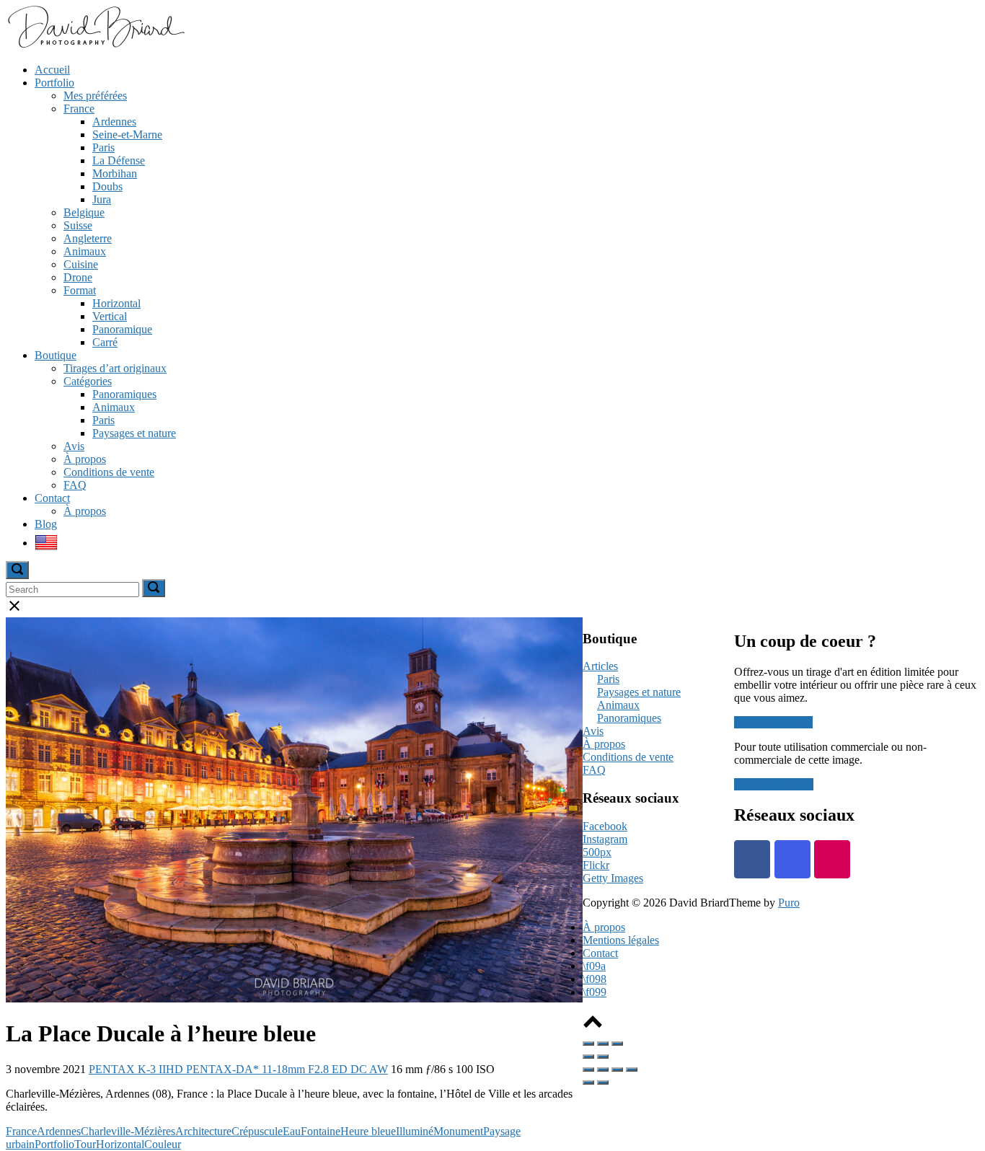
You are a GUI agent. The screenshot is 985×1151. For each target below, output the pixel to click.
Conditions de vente (108, 472)
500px (597, 852)
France (78, 108)
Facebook (605, 826)
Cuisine (80, 264)
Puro (789, 902)
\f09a (594, 966)
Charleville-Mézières (128, 1131)
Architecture (203, 1131)
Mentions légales (621, 940)
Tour (85, 1144)
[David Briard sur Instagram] (792, 859)
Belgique (84, 212)
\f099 (594, 992)
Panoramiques (124, 394)
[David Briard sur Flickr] (832, 859)
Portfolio (54, 82)
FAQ (75, 485)
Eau (292, 1131)
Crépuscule (257, 1131)
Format (79, 290)
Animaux (84, 251)
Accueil (52, 69)
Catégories (87, 381)
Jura (101, 199)
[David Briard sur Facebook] (752, 859)
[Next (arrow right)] (603, 1056)
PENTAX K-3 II (127, 1069)
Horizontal (116, 303)
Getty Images (613, 878)
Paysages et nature (134, 433)
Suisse (77, 225)
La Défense (118, 160)
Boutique (55, 355)
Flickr (596, 865)
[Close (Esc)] (588, 1043)
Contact (52, 498)
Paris (103, 147)
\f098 (594, 979)
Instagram (605, 839)
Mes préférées (95, 95)
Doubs (107, 186)
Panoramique (122, 329)
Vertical (109, 316)
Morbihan (114, 173)
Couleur (162, 1144)
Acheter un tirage (773, 722)
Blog (46, 524)
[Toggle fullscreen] (603, 1043)
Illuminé (414, 1131)
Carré (105, 342)
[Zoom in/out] (617, 1043)
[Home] (95, 45)
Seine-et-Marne (127, 134)
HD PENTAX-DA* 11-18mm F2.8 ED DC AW (277, 1069)
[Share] (603, 1069)
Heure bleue (368, 1131)
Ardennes (114, 121)
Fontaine (320, 1131)
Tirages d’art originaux (115, 368)
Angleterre (87, 238)
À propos (84, 459)
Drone (77, 277)
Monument (458, 1131)
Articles (600, 666)
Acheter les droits (773, 784)
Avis (73, 446)
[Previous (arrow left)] (588, 1056)
